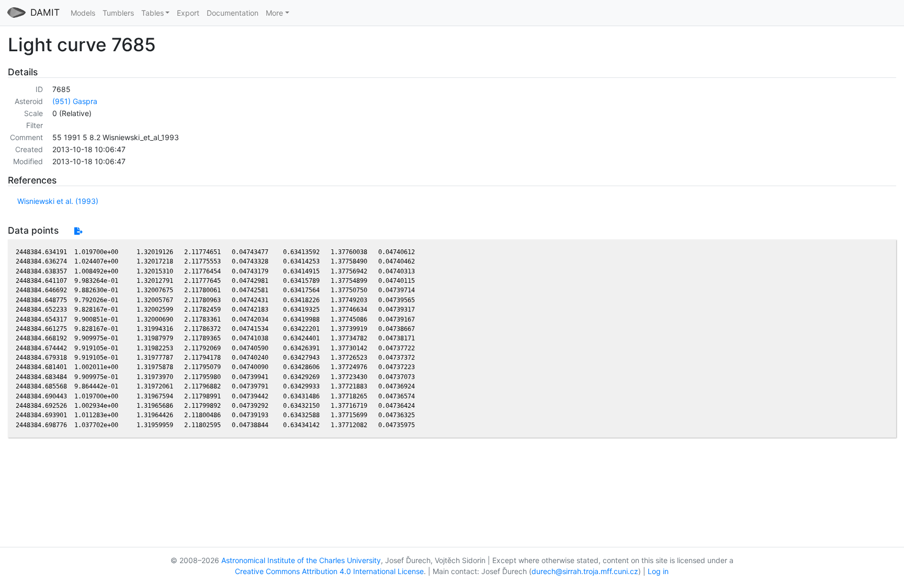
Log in (658, 571)
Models (83, 12)
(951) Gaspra (74, 101)
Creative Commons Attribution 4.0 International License (329, 571)
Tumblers (118, 12)
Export (188, 12)
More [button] (274, 12)
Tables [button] (152, 12)
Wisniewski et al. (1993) (57, 201)
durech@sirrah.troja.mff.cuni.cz (585, 571)
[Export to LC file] (78, 230)
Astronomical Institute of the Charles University (301, 560)
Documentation (232, 12)
